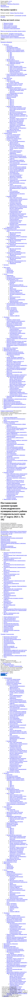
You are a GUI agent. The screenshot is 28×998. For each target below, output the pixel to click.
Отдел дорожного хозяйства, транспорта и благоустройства (17, 160)
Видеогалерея (10, 271)
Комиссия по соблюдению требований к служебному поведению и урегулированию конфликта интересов (17, 124)
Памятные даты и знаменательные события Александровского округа (15, 50)
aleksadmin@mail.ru (9, 664)
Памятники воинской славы (17, 62)
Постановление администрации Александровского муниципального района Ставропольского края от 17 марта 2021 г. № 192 (14, 533)
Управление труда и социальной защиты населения (18, 181)
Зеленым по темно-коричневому (12, 28)
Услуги (5, 274)
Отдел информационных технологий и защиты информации (16, 152)
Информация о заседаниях (16, 93)
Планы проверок (11, 276)
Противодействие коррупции (14, 106)
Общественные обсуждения (14, 130)
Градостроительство (9, 642)
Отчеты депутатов (14, 82)
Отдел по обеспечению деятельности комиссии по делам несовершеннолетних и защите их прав (18, 187)
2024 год (12, 56)
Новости (9, 79)
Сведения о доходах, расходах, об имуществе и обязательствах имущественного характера (18, 120)
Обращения (6, 945)
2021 (11, 52)
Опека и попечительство (16, 290)
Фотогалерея (10, 272)
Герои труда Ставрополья (16, 68)
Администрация (8, 133)
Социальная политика (9, 643)
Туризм (5, 644)
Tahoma (12, 13)
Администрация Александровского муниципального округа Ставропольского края (13, 37)
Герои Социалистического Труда (18, 67)
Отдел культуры (14, 179)
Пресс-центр (7, 267)
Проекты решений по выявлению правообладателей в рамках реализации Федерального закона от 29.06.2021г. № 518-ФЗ (17, 344)
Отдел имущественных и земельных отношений (16, 175)
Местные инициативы (15, 232)
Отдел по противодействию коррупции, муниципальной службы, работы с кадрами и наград (17, 147)
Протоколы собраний (15, 235)
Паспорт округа (11, 59)
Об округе (6, 44)
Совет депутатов (8, 78)
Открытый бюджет (8, 629)
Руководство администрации (14, 138)
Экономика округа (8, 640)
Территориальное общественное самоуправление (12, 653)
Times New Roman (18, 13)
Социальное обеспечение (16, 292)
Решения (9, 98)
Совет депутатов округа (10, 618)
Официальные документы (13, 227)
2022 (11, 54)
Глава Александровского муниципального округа (13, 136)
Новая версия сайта (6, 35)
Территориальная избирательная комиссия (14, 651)
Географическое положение (14, 48)
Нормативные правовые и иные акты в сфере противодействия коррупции (18, 109)
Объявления (13, 234)
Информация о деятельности (14, 87)
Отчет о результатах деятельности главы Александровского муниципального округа (17, 75)
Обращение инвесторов (10, 349)
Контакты (6, 264)
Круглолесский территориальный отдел (17, 243)
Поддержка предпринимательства (12, 639)
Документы (6, 317)
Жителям (6, 631)
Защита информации (9, 400)
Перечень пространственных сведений (16, 341)
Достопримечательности (13, 60)
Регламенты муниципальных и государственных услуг (14, 278)
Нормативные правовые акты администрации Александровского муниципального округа (18, 394)
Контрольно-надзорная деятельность (13, 403)
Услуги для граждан (12, 309)
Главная (3, 410)
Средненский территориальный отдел (16, 260)
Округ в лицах (10, 64)
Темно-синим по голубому (10, 25)
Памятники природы (15, 63)
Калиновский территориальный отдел (16, 239)
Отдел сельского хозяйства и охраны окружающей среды (17, 170)
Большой (3, 16)
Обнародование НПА (12, 94)
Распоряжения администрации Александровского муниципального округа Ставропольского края (17, 335)
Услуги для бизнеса (11, 307)
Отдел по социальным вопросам (18, 168)
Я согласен (25, 992)
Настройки (3, 5)
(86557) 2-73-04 (7, 663)
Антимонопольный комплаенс (11, 625)
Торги (5, 656)
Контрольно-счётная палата (11, 636)
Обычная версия (5, 6)
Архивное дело (13, 310)
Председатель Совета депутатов (15, 83)
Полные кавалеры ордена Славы (18, 70)
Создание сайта (5, 672)
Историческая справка (12, 47)
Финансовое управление (16, 177)
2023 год (12, 103)
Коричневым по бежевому (10, 27)
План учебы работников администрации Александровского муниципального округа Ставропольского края (18, 199)
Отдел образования (14, 173)
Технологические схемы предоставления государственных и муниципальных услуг (17, 305)
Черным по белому (8, 23)
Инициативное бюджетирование (12, 401)
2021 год (12, 101)
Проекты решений (11, 97)
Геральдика (9, 46)
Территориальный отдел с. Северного (16, 256)
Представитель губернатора (11, 348)
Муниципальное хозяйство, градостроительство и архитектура (18, 285)
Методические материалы (16, 113)
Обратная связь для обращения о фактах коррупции (18, 128)
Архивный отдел (14, 172)
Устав (8, 318)
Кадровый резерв (14, 223)
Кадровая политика (12, 196)
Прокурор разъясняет (9, 646)
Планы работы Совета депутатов (18, 89)
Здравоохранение (14, 311)
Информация (10, 275)
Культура (12, 283)
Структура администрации (13, 134)
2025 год (12, 58)
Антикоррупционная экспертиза (18, 111)
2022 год (12, 102)
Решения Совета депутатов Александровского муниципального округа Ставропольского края (16, 388)
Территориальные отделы (10, 228)
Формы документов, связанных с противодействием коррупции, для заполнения (18, 116)
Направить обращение (6, 42)
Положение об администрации (14, 323)
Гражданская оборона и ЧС (10, 647)
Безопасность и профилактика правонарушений (17, 300)
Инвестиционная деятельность (11, 621)
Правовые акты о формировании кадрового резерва (18, 225)
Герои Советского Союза (16, 66)
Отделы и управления (12, 140)
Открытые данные (8, 627)
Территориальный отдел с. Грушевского (17, 236)
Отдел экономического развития (18, 166)
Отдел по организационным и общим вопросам (17, 142)
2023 (11, 55)
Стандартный (17, 15)
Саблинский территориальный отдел (16, 252)
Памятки (12, 356)
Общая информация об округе (11, 616)
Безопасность (7, 648)
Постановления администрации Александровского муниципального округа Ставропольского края (18, 329)
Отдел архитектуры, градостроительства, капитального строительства (18, 164)
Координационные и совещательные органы (15, 399)
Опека (11, 314)
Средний (24, 15)
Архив (11, 287)
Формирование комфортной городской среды (15, 650)
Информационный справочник (11, 630)
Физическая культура (15, 297)
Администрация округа (10, 619)
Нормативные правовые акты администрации (14, 325)
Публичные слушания (12, 95)
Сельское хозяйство (14, 291)
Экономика (12, 298)
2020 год (12, 99)
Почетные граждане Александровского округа (16, 72)
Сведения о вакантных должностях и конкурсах (16, 203)
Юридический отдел (15, 144)
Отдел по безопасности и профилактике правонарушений (18, 155)
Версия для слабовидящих (17, 35)
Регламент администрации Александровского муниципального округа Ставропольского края (16, 321)
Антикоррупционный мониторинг (15, 353)
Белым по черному (8, 24)
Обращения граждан (12, 132)
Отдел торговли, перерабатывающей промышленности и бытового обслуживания (17, 193)
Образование (13, 288)
